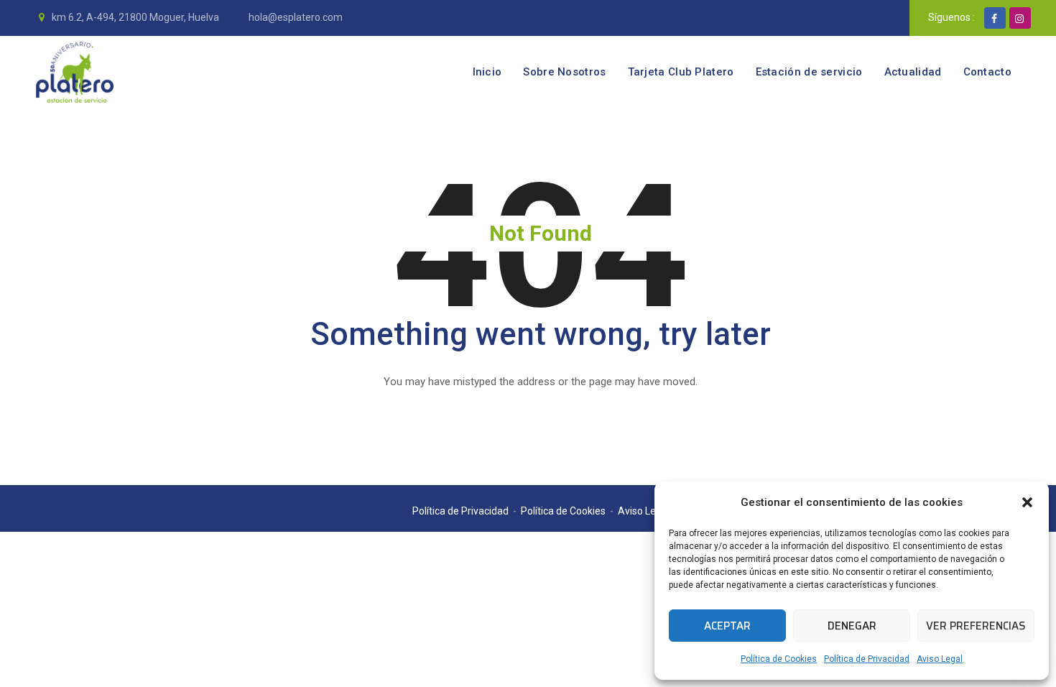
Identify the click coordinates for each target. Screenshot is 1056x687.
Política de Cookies (779, 659)
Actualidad (913, 71)
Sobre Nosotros (564, 71)
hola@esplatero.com (294, 17)
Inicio (487, 71)
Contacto (987, 71)
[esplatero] (75, 72)
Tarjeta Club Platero (681, 71)
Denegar (852, 626)
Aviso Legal (940, 659)
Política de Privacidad (866, 659)
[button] (1027, 502)
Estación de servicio (809, 71)
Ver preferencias (976, 626)
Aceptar (727, 626)
